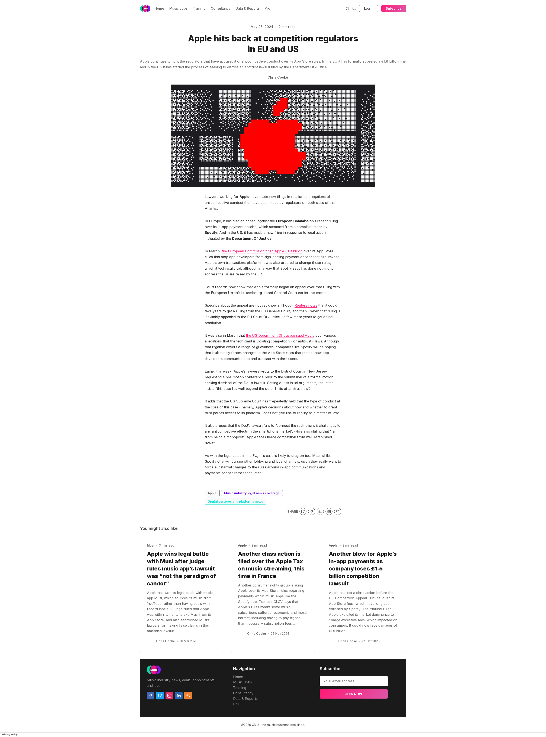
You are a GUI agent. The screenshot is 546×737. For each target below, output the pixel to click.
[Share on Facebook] (311, 511)
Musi (150, 545)
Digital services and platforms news (235, 501)
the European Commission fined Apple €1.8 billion (262, 251)
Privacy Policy (9, 734)
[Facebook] (150, 695)
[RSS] (188, 695)
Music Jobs (178, 8)
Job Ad (434, 45)
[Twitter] (160, 695)
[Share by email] (329, 511)
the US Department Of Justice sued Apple (280, 335)
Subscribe (393, 8)
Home (159, 8)
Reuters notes (306, 305)
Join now (353, 694)
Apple (212, 493)
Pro (267, 8)
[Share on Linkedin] (320, 511)
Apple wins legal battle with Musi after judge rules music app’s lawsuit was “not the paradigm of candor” (181, 568)
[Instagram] (169, 695)
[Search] (354, 8)
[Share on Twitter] (302, 511)
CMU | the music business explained (278, 725)
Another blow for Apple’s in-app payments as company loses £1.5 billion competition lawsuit (363, 568)
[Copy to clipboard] (337, 511)
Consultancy (221, 8)
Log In (368, 8)
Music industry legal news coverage (130, 45)
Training (199, 8)
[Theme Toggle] (347, 8)
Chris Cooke (165, 641)
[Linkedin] (179, 695)
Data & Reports (248, 8)
